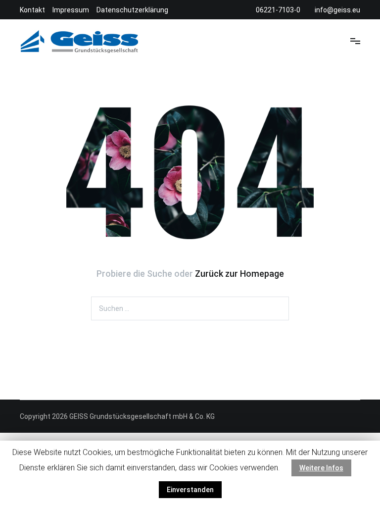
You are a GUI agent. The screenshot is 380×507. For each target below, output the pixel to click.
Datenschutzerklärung (132, 10)
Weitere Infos (321, 468)
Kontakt (32, 10)
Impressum (70, 10)
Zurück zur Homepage (239, 273)
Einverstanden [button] (190, 490)
